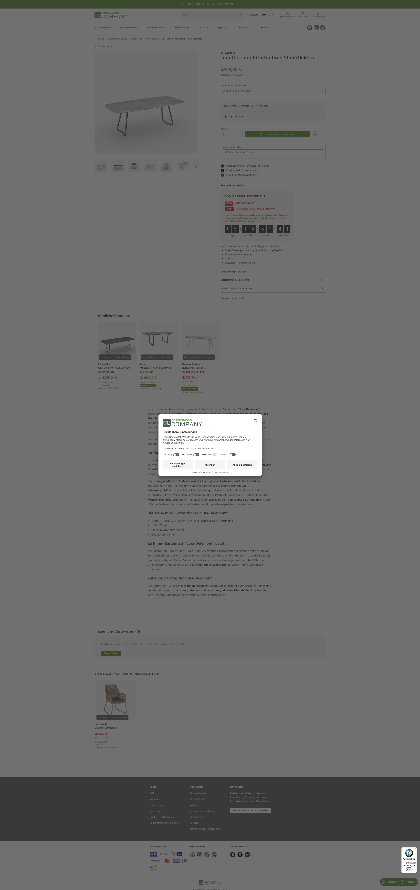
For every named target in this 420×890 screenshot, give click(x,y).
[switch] (409, 869)
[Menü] (415, 849)
